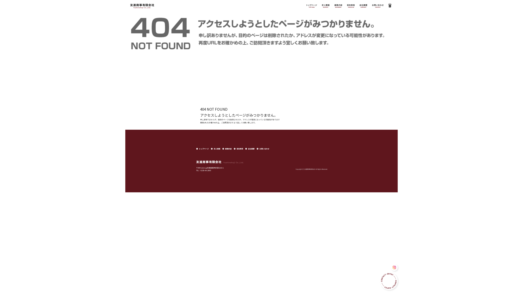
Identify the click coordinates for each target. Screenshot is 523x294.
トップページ (311, 5)
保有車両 (351, 5)
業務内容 (338, 5)
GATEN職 (389, 5)
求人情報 (325, 5)
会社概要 (363, 5)
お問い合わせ (377, 5)
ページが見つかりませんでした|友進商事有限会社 (377, 15)
